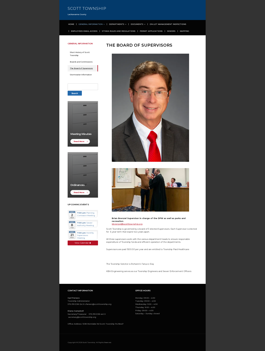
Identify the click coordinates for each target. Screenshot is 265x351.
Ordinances (77, 185)
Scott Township (87, 8)
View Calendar (82, 243)
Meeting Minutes (81, 134)
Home (71, 24)
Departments (116, 24)
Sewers (171, 31)
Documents (137, 24)
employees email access (84, 31)
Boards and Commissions (81, 62)
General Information (91, 24)
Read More (79, 141)
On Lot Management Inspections (168, 24)
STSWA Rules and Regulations (118, 31)
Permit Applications (151, 31)
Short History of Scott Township (80, 53)
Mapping (184, 31)
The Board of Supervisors (81, 68)
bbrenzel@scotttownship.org (127, 224)
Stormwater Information (81, 75)
